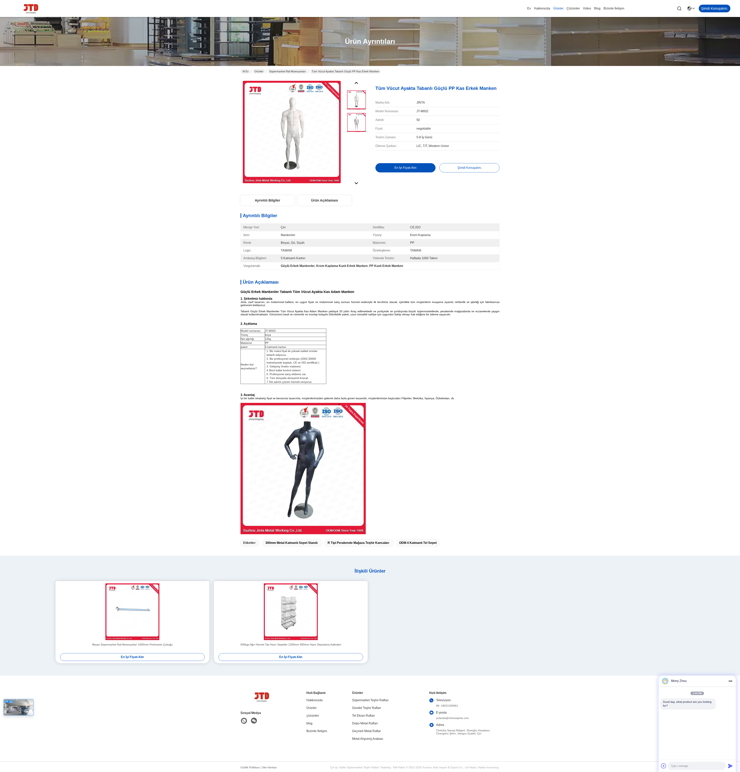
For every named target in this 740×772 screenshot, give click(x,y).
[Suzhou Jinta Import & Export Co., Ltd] (31, 8)
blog (597, 8)
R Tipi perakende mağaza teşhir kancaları (358, 542)
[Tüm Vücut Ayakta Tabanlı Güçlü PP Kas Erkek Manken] (291, 132)
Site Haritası (269, 767)
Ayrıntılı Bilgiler (267, 200)
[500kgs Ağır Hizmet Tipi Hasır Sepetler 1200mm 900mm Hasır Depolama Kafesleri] (290, 611)
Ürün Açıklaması (324, 200)
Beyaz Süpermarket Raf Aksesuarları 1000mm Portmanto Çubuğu (132, 644)
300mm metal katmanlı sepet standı (291, 542)
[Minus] (730, 681)
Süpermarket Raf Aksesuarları (287, 71)
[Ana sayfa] (261, 701)
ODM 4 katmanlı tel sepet (418, 542)
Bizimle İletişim (614, 8)
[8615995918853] (243, 721)
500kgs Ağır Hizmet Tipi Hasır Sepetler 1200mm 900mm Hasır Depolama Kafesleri (290, 644)
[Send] (730, 766)
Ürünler (558, 8)
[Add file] (663, 766)
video (587, 8)
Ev (529, 8)
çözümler (573, 8)
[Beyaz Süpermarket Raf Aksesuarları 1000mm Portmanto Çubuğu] (132, 611)
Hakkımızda (542, 8)
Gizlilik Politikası (250, 767)
